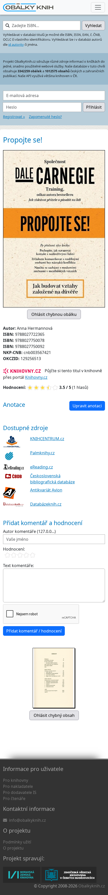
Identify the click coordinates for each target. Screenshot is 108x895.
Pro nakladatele (18, 786)
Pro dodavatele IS (19, 792)
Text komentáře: (18, 565)
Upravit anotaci (87, 406)
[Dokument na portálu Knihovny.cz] (22, 370)
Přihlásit (94, 107)
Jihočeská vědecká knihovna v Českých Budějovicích (68, 875)
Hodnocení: (14, 549)
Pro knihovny (15, 780)
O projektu (13, 848)
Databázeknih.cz (46, 504)
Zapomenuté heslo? (45, 116)
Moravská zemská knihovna (21, 875)
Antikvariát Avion (46, 490)
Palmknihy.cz (42, 453)
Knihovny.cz (36, 377)
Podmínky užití (17, 842)
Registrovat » (14, 116)
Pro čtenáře (14, 798)
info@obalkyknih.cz (27, 820)
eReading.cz (41, 467)
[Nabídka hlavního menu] (98, 7)
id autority (16, 44)
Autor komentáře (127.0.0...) (29, 531)
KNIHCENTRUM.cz (47, 438)
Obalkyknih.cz (91, 886)
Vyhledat (93, 25)
